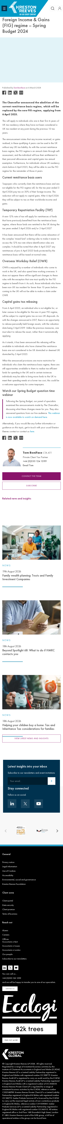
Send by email (21, 93)
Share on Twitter (15, 93)
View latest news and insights (32, 738)
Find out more (11, 1040)
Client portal (7, 900)
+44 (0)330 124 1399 (35, 461)
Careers (5, 934)
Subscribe (31, 485)
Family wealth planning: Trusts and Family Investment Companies (27, 575)
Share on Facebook (4, 93)
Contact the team (31, 476)
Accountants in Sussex (11, 946)
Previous (5, 831)
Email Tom (28, 465)
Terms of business (9, 913)
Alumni (5, 930)
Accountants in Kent (10, 941)
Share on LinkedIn (10, 93)
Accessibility (7, 875)
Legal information (9, 866)
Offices (5, 939)
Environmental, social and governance (19, 879)
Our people (7, 954)
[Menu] (4, 8)
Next (57, 831)
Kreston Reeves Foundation (14, 884)
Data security (8, 905)
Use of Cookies (9, 870)
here (44, 1118)
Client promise (8, 909)
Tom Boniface (19, 87)
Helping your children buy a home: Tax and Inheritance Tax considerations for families (28, 725)
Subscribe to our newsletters (14, 958)
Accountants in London (11, 950)
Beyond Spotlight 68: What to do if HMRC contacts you (28, 650)
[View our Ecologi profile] (29, 1014)
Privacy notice (8, 862)
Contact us (10, 989)
